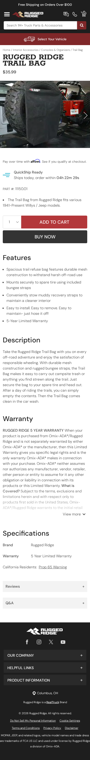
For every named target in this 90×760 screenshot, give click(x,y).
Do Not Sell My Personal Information (33, 720)
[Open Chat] (66, 14)
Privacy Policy (52, 728)
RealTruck (52, 702)
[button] (45, 655)
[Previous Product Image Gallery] (4, 115)
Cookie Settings (70, 720)
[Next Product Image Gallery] (86, 115)
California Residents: (35, 567)
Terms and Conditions (26, 728)
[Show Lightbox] (45, 114)
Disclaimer (71, 728)
